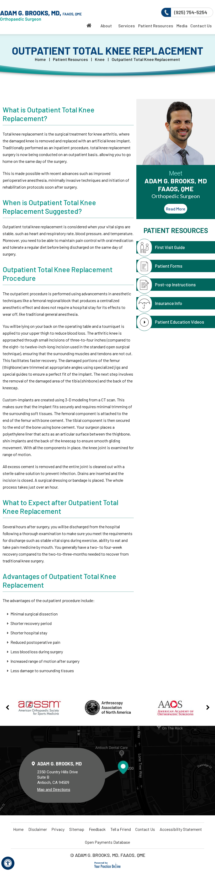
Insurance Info (168, 303)
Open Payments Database (107, 842)
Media (181, 25)
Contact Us (201, 25)
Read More (175, 208)
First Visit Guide (170, 247)
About (106, 25)
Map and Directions (53, 789)
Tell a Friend (120, 829)
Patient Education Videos (179, 321)
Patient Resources (155, 25)
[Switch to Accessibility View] (7, 863)
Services (126, 25)
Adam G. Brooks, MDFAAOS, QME (175, 188)
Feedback (97, 829)
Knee (100, 59)
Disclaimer (37, 829)
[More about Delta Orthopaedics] (41, 16)
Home (40, 59)
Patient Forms (168, 265)
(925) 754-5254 (190, 12)
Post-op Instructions (175, 284)
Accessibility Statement (181, 829)
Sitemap (76, 829)
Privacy (57, 829)
